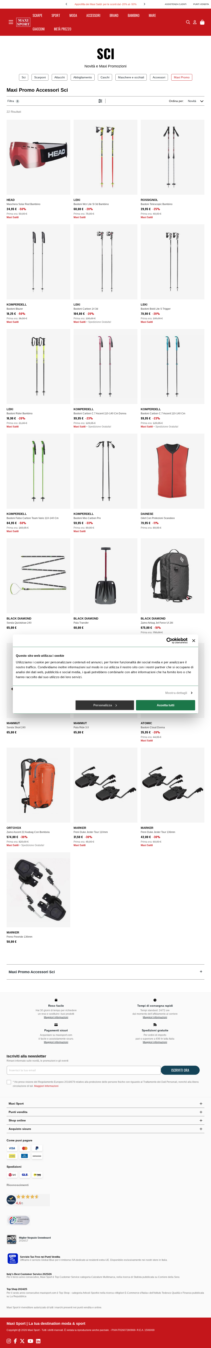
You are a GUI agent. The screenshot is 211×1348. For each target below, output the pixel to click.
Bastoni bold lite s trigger (156, 308)
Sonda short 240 (16, 727)
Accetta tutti (165, 705)
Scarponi (40, 77)
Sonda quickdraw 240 (19, 622)
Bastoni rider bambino (20, 413)
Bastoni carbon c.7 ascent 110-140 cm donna (100, 413)
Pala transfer (81, 622)
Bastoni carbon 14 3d (86, 308)
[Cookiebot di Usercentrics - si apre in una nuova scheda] (169, 641)
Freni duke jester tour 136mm (158, 832)
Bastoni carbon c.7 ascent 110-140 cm (163, 413)
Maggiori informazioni (56, 1017)
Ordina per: (176, 101)
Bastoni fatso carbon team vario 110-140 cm (33, 518)
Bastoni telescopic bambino (156, 204)
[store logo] (23, 22)
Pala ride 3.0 (81, 727)
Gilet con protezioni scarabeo (158, 518)
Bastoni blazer (15, 308)
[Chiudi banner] (193, 640)
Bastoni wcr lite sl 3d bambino (91, 204)
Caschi (105, 77)
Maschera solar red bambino (23, 204)
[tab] (105, 971)
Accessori (159, 77)
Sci (24, 77)
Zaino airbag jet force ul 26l (157, 622)
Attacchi (59, 77)
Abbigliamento (82, 77)
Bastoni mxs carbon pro (87, 518)
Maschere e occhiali (131, 77)
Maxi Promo (182, 77)
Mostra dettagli (176, 693)
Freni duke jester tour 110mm (91, 832)
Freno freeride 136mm (19, 936)
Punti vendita (201, 4)
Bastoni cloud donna (153, 727)
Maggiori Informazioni (46, 1086)
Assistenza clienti (175, 4)
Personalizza (102, 705)
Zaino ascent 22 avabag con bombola (28, 832)
